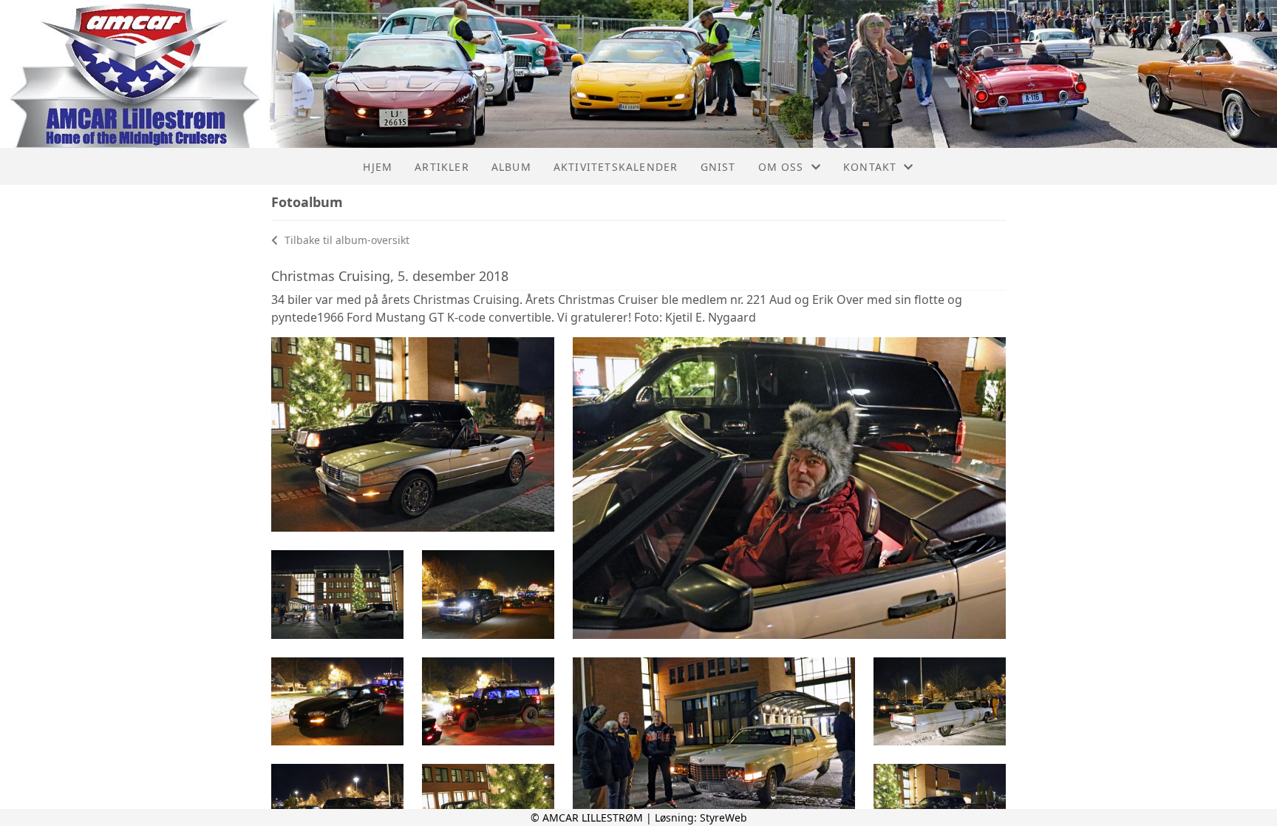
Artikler (442, 167)
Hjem (377, 167)
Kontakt (869, 167)
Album (511, 167)
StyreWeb (723, 817)
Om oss (781, 167)
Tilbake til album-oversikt (345, 240)
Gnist (718, 167)
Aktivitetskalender (616, 167)
